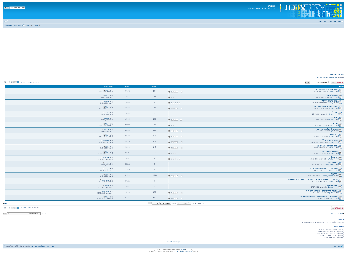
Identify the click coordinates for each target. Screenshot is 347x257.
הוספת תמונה (332, 185)
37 (174, 108)
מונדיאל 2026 (332, 95)
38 (5, 82)
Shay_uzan (329, 164)
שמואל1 (330, 91)
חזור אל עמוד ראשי (337, 213)
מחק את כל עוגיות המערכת (40, 246)
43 (172, 131)
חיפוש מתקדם (8, 25)
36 (177, 108)
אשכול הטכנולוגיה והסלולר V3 (326, 107)
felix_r (107, 90)
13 (174, 91)
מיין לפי (173, 203)
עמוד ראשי (337, 21)
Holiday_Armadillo (328, 77)
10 (174, 119)
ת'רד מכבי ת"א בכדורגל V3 (327, 90)
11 (172, 119)
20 (177, 142)
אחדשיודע (106, 141)
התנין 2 (331, 114)
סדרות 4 (334, 174)
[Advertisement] (173, 50)
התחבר (35, 25)
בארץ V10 (334, 135)
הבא (5, 203)
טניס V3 (334, 118)
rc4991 (319, 77)
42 (174, 131)
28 (172, 198)
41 (177, 131)
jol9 (336, 77)
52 (172, 176)
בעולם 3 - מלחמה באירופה (327, 129)
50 (177, 176)
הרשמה (28, 25)
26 (177, 198)
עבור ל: (44, 213)
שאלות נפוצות (18, 25)
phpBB (183, 250)
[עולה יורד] (153, 203)
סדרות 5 (334, 123)
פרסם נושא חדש (339, 81)
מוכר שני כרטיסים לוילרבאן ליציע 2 (324, 168)
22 (172, 142)
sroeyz (331, 170)
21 (174, 142)
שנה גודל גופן (6, 21)
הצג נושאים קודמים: (197, 203)
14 (172, 91)
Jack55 (106, 185)
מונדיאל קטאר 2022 (330, 152)
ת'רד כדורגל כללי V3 (330, 101)
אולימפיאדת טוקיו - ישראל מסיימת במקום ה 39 (319, 196)
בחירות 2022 (333, 163)
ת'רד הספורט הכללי (330, 140)
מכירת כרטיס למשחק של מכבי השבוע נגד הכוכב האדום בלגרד (313, 180)
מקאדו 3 (330, 187)
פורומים (329, 21)
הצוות (52, 246)
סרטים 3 (334, 157)
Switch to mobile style (173, 241)
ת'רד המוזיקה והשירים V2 (327, 146)
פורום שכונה (321, 21)
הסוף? (335, 112)
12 (177, 91)
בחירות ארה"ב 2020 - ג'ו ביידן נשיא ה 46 (321, 191)
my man (106, 101)
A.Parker (330, 159)
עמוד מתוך (26, 82)
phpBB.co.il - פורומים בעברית (183, 251)
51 (174, 176)
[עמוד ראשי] (309, 10)
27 (174, 198)
